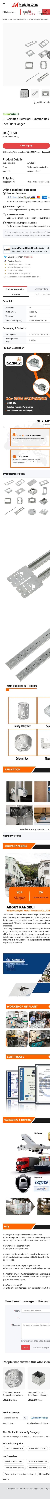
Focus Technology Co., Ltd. (34, 1488)
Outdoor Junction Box (14, 1448)
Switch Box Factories (13, 1461)
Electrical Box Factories (37, 1461)
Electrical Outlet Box (37, 1467)
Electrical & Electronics (18, 19)
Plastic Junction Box (37, 1448)
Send (25, 1347)
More (5, 1479)
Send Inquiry (26, 145)
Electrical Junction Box (14, 1467)
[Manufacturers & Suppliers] (25, 4)
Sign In (7, 276)
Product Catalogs (40, 1417)
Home (5, 19)
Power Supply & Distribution (39, 19)
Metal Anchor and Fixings (37, 1423)
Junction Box (8, 1423)
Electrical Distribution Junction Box (19, 1474)
